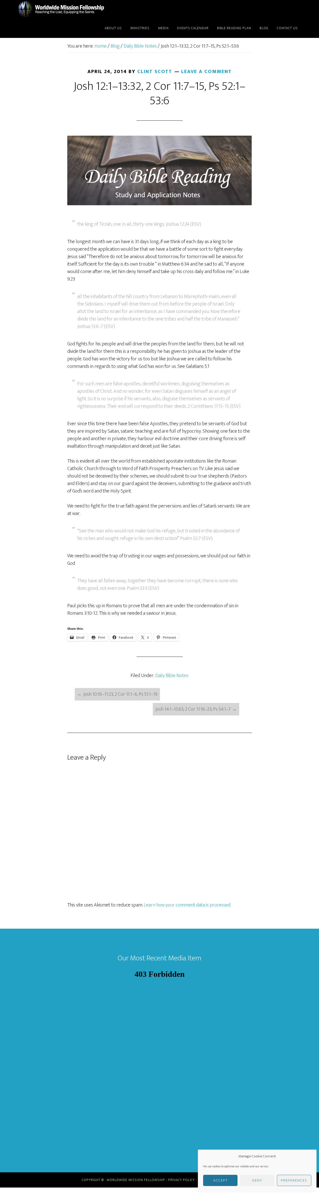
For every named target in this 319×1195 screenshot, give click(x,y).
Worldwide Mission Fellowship (62, 9)
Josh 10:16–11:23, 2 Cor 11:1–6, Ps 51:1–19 (117, 694)
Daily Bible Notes (171, 675)
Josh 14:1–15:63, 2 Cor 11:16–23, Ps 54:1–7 (196, 709)
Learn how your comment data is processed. (187, 905)
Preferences (294, 1180)
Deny (257, 1180)
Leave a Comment (206, 71)
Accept (220, 1180)
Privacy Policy (181, 1180)
